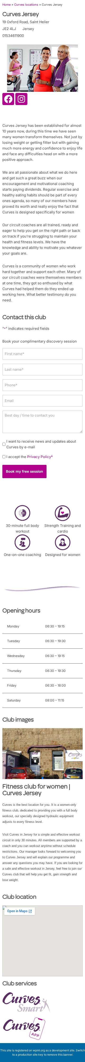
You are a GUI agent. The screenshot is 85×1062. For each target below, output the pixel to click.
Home (6, 4)
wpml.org (39, 1050)
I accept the (29, 456)
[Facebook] (8, 99)
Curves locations (26, 4)
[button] (74, 753)
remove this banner (59, 1054)
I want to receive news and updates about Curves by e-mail (41, 444)
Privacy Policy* (40, 456)
